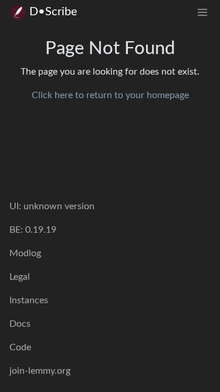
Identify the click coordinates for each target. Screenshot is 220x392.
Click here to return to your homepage (110, 95)
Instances (28, 300)
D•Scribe (53, 12)
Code (20, 347)
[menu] (202, 12)
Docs (20, 324)
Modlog (25, 253)
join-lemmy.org (39, 371)
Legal (19, 277)
